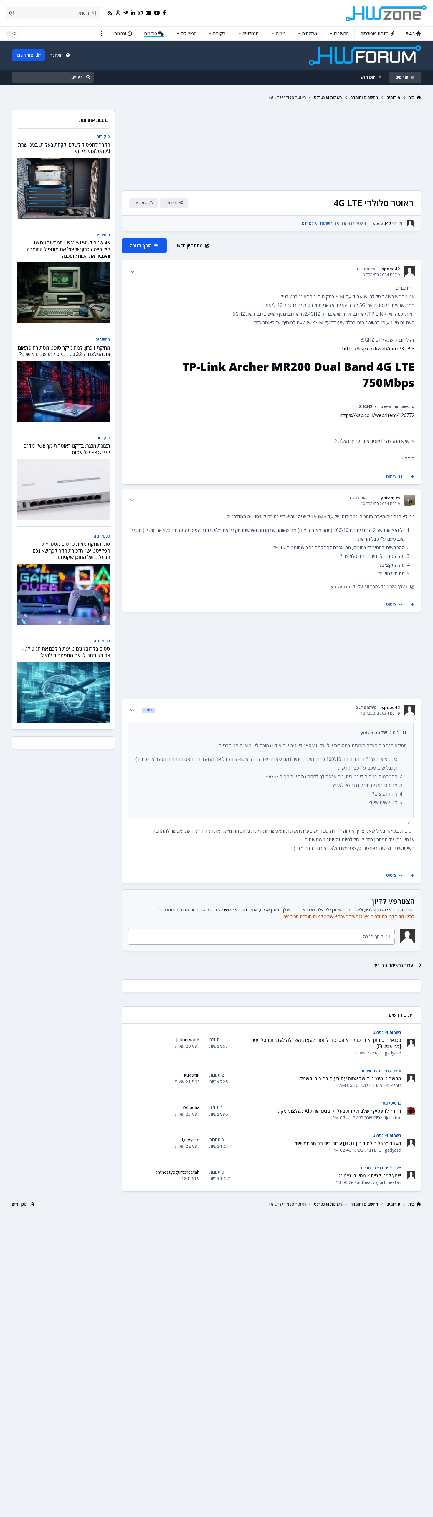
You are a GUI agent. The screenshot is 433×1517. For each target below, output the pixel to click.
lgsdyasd (392, 1053)
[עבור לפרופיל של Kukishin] (411, 1078)
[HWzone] (386, 13)
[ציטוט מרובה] (413, 477)
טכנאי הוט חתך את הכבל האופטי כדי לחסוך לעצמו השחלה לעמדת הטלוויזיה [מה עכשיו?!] (326, 1043)
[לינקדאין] (133, 13)
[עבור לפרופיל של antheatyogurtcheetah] (411, 1175)
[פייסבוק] (164, 13)
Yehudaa (190, 1107)
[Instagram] (140, 13)
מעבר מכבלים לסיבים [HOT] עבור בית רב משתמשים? (347, 1143)
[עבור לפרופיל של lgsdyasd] (411, 1043)
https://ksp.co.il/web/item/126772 (376, 415)
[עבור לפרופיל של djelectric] (411, 1111)
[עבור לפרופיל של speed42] (410, 223)
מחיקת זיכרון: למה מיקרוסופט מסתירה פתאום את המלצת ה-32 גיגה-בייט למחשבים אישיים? (64, 350)
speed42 (382, 223)
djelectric (392, 1117)
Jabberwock (187, 1039)
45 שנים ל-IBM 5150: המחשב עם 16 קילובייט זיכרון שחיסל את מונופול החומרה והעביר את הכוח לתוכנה (68, 249)
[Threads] (118, 13)
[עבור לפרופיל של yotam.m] (409, 500)
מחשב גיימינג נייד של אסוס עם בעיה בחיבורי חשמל (350, 1078)
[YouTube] (157, 13)
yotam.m (390, 497)
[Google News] (148, 13)
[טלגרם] (125, 13)
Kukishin (393, 1085)
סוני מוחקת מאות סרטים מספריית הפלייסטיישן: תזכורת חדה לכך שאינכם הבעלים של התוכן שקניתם (71, 550)
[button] (101, 33)
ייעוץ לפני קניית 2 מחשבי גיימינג (369, 1175)
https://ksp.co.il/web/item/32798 (378, 348)
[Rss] (110, 13)
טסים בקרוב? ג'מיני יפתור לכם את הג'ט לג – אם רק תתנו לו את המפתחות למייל (66, 651)
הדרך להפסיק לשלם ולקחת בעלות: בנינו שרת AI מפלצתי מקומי (338, 1111)
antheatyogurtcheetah (379, 1182)
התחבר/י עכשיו (236, 910)
